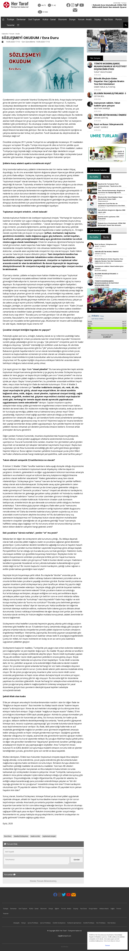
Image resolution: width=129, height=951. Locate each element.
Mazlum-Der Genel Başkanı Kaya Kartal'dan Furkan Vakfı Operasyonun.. (110, 199)
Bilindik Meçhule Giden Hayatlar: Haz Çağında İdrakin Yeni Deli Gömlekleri (109, 81)
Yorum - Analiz (85, 19)
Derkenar (21, 19)
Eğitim (57, 908)
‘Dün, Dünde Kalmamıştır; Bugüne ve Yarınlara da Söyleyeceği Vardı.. (111, 192)
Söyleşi (97, 19)
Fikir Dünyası (95, 58)
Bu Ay (106, 176)
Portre (119, 19)
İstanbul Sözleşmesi (21, 836)
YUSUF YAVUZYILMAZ (103, 72)
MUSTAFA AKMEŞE (102, 108)
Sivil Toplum (34, 19)
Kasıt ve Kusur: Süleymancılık (108, 124)
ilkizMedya (64, 946)
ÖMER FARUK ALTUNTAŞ (104, 87)
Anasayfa (16, 923)
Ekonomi (62, 19)
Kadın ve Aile (35, 836)
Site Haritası (111, 923)
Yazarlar (11, 25)
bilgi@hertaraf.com (64, 936)
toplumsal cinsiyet (49, 836)
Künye (23, 923)
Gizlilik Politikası (88, 923)
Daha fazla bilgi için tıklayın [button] (112, 941)
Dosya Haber (93, 908)
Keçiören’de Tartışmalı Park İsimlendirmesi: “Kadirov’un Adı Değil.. (109, 186)
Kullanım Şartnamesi (74, 923)
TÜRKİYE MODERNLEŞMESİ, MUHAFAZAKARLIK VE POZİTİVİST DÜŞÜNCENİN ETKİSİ (110, 66)
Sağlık (113, 908)
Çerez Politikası (33, 923)
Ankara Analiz (104, 908)
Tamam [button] (107, 945)
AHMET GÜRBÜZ (101, 127)
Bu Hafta (94, 176)
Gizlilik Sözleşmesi (59, 923)
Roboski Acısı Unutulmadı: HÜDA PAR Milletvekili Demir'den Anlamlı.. (112, 224)
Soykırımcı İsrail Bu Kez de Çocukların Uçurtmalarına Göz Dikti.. (112, 205)
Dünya (72, 19)
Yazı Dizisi (108, 19)
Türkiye (10, 19)
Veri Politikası (100, 923)
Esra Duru (7, 836)
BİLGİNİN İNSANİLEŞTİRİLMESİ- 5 (110, 93)
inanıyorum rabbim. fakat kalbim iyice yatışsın (107, 104)
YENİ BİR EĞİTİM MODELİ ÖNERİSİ (110, 115)
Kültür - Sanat (49, 19)
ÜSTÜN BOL (99, 96)
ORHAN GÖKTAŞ (101, 118)
